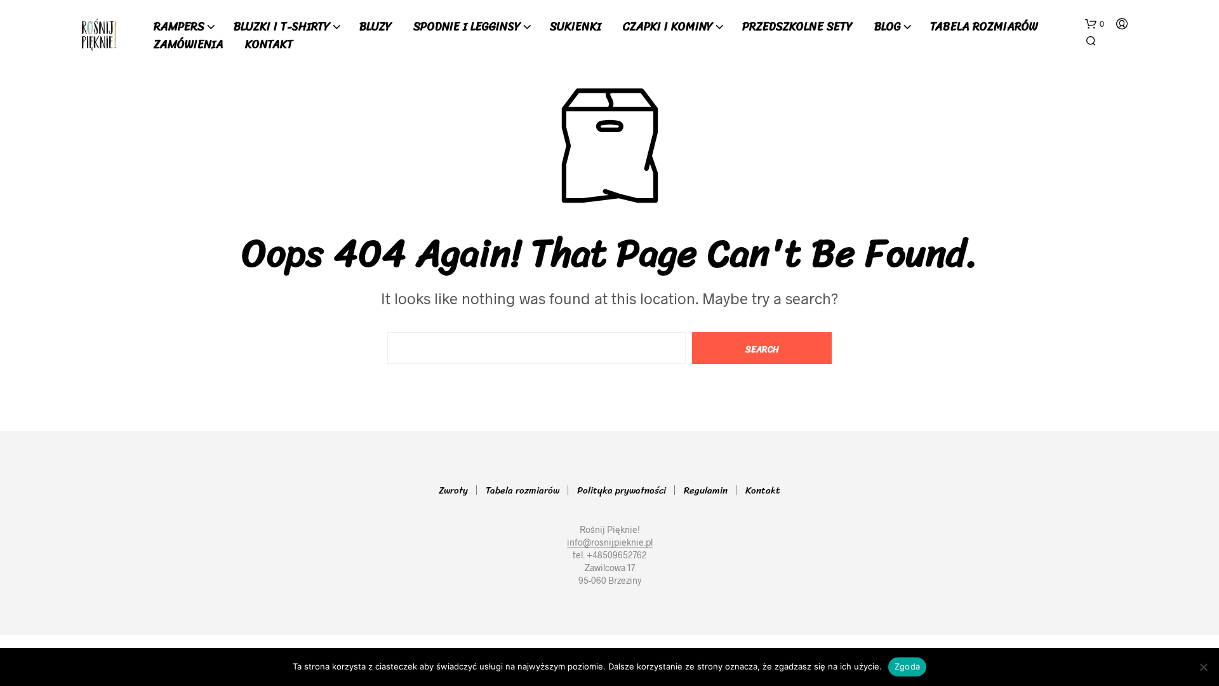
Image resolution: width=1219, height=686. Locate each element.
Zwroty (453, 490)
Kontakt (269, 44)
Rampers (179, 27)
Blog (887, 27)
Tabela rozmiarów (984, 27)
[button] (1094, 24)
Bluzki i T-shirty (282, 27)
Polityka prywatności (621, 490)
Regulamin (706, 490)
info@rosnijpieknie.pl (610, 542)
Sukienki (575, 27)
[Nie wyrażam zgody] (1203, 667)
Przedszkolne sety (797, 27)
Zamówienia (188, 44)
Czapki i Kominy (668, 27)
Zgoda (907, 666)
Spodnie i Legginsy (467, 27)
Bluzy (375, 27)
